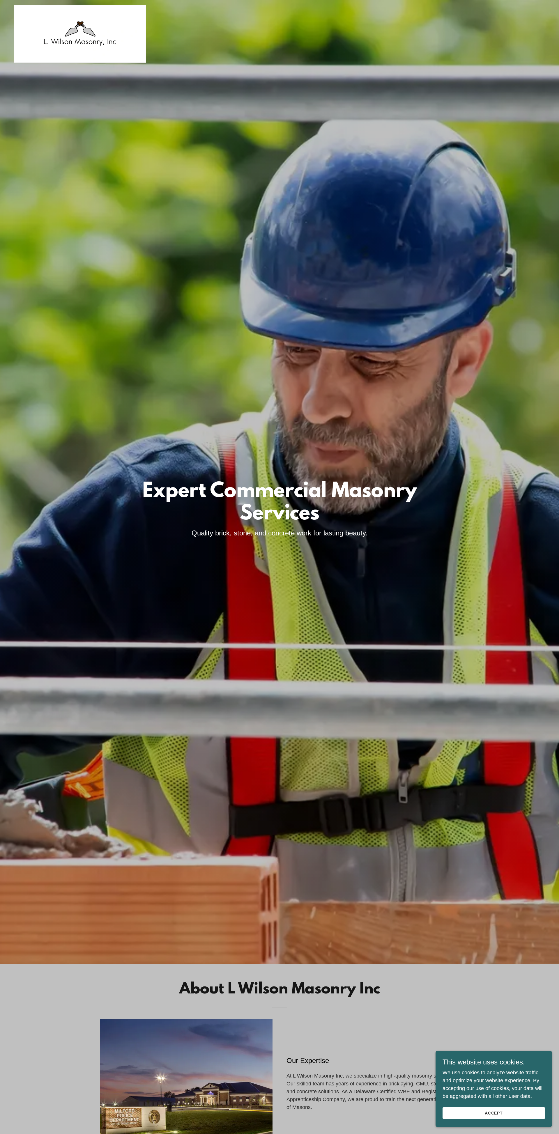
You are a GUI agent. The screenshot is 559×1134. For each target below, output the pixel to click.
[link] (80, 7)
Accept (494, 1113)
